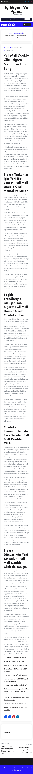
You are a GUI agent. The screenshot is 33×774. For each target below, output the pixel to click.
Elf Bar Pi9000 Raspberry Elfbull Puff (15, 685)
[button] (5, 2)
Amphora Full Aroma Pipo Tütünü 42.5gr (14, 692)
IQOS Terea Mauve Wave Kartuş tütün (16, 665)
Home (10, 33)
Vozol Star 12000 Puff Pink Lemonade (16, 675)
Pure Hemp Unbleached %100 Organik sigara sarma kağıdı (16, 680)
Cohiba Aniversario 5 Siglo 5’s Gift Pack (16, 689)
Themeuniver (17, 770)
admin (7, 732)
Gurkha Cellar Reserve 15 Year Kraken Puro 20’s (16, 709)
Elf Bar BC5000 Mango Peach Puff (15, 658)
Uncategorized (18, 33)
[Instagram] (31, 2)
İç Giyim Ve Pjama (16, 9)
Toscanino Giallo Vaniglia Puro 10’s (15, 704)
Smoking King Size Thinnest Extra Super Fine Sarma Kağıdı (16, 699)
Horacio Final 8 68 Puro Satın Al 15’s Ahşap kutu (15, 670)
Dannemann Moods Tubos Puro (14, 661)
